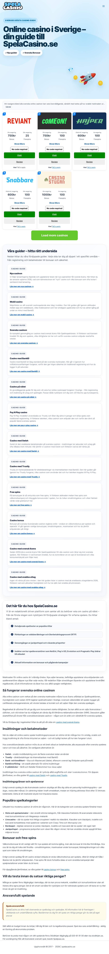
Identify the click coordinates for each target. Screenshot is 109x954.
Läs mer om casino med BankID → (25, 371)
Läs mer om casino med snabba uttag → (27, 587)
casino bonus (50, 869)
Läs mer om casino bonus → (22, 533)
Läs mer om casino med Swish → (24, 451)
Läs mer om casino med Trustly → (25, 477)
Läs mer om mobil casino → (22, 315)
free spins (64, 869)
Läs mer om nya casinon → (22, 286)
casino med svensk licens (67, 722)
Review (19, 162)
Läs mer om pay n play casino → (24, 425)
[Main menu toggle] (103, 6)
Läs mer (8, 107)
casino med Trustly (58, 775)
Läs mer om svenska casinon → (24, 343)
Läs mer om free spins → (21, 505)
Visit (19, 155)
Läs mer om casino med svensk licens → (28, 562)
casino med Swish (37, 775)
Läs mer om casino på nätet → (23, 397)
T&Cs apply (56, 167)
